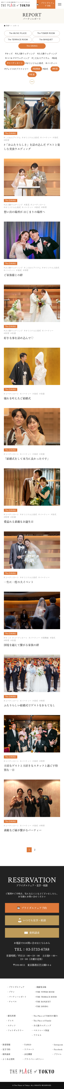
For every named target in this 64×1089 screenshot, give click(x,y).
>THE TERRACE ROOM (46, 997)
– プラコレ (57, 1054)
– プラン (11, 992)
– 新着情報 (5, 1045)
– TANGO (27, 1045)
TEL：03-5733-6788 (31, 949)
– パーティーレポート (17, 997)
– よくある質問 (7, 1059)
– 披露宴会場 (40, 987)
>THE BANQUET (43, 1002)
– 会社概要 (27, 1054)
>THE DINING (41, 1006)
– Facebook (57, 1049)
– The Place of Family (41, 1021)
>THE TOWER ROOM (45, 992)
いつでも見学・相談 (34, 920)
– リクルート (28, 1049)
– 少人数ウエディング (41, 1025)
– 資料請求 (5, 1054)
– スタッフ (11, 1025)
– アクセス (36, 1035)
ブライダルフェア (17, 987)
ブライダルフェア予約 (48, 4)
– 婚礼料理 (11, 1016)
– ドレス (10, 1021)
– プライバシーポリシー (33, 1059)
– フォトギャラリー (14, 1030)
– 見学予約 (5, 1049)
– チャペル (12, 1002)
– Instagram (57, 1045)
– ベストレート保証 (40, 1030)
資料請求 (34, 932)
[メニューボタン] (60, 4)
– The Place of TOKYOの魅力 (45, 1016)
